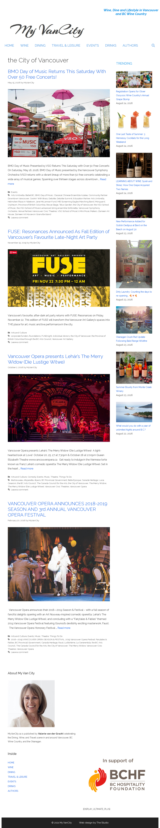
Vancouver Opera (78, 486)
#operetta (29, 480)
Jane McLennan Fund (46, 201)
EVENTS (93, 45)
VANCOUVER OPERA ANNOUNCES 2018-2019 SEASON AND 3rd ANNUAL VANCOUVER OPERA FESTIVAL (57, 509)
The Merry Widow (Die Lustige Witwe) (26, 486)
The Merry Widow (97, 483)
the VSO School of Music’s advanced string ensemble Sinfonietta (47, 208)
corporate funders (19, 336)
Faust (60, 642)
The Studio (103, 822)
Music (47, 477)
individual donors (61, 336)
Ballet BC (29, 195)
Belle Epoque (74, 480)
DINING (40, 45)
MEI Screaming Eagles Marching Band (76, 201)
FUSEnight (47, 336)
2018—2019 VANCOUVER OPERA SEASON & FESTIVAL (38, 639)
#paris (38, 480)
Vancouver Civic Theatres (57, 486)
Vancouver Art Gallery (62, 339)
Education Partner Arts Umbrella (88, 198)
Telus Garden (65, 204)
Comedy (32, 477)
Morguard (100, 201)
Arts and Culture (19, 332)
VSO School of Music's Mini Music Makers (77, 211)
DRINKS (110, 45)
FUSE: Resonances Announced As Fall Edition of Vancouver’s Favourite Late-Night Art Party (58, 234)
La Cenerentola (83, 642)
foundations (35, 336)
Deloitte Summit (64, 198)
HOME (9, 45)
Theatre (54, 477)
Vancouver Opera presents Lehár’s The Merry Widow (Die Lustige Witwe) (55, 359)
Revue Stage (52, 204)
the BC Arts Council (26, 483)
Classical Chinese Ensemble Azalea (71, 195)
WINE (24, 45)
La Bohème (69, 642)
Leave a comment (19, 217)
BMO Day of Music (44, 195)
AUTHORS (130, 45)
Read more (26, 468)
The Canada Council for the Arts (52, 483)
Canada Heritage (90, 480)
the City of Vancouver (83, 204)
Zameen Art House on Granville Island (33, 214)
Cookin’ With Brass (39, 198)
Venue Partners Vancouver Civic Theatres (37, 211)
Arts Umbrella (18, 195)
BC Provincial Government (54, 480)
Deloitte (52, 198)
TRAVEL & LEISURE (66, 45)
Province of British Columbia (31, 204)
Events (14, 192)
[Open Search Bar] (153, 45)
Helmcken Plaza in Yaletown (21, 201)
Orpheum (12, 204)
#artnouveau (17, 480)
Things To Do (65, 477)
